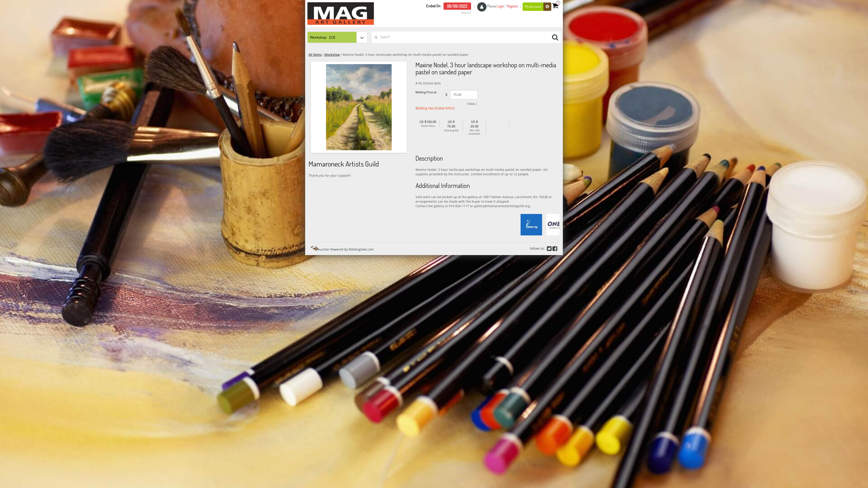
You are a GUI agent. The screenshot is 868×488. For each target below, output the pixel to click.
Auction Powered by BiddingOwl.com (346, 249)
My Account (533, 6)
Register (512, 6)
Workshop (332, 54)
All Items (315, 54)
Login (500, 6)
